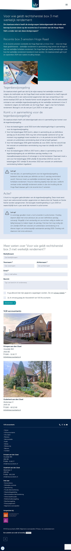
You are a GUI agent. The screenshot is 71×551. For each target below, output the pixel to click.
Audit (6, 441)
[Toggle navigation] (67, 4)
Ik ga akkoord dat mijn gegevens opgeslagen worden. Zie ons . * (36, 293)
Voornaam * (8, 262)
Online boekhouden (10, 497)
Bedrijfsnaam (9, 254)
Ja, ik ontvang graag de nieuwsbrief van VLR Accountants (28, 298)
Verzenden (9, 303)
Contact (6, 450)
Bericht (6, 279)
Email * (6, 271)
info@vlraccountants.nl (12, 357)
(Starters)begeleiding (10, 492)
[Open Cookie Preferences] (3, 548)
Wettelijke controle (10, 485)
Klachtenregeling (9, 501)
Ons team (7, 435)
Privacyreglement (9, 503)
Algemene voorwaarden (11, 506)
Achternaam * (42, 262)
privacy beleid (59, 293)
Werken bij (7, 446)
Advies (6, 444)
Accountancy (8, 483)
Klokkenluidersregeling (11, 499)
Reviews (6, 437)
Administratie (8, 439)
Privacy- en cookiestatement (45, 529)
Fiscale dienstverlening (11, 490)
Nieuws (6, 448)
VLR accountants (9, 432)
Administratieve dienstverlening (14, 494)
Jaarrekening (8, 487)
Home (6, 430)
